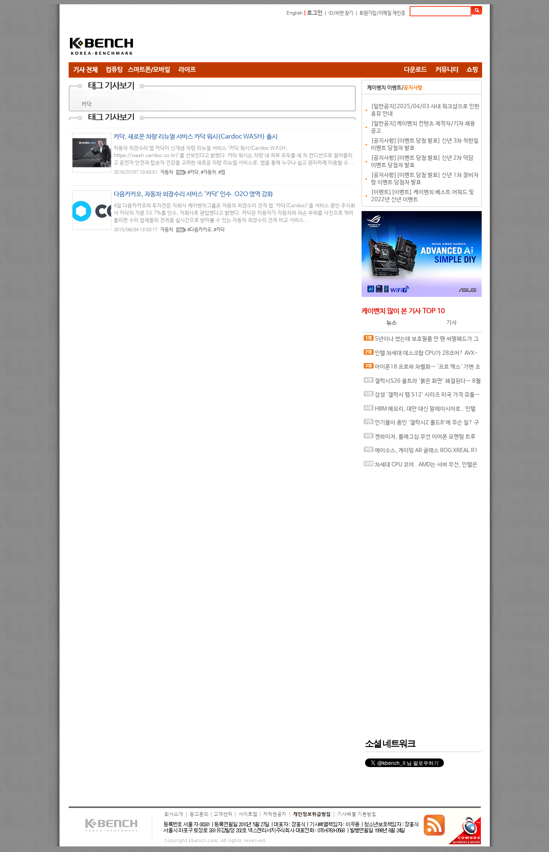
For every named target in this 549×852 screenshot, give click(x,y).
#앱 (221, 172)
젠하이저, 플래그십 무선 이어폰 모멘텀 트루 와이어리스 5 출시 (420, 439)
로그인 (315, 13)
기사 (451, 323)
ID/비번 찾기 (341, 13)
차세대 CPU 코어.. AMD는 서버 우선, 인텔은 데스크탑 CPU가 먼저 (420, 467)
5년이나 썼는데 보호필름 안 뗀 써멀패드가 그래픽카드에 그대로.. (421, 341)
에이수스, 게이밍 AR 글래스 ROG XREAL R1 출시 (421, 452)
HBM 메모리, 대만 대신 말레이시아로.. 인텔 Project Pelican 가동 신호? (420, 411)
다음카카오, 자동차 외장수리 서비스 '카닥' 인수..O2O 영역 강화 (193, 194)
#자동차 (208, 172)
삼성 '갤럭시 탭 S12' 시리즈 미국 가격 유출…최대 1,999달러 (422, 397)
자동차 (166, 172)
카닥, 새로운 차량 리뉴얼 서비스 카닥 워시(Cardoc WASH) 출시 (196, 136)
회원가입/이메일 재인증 (382, 13)
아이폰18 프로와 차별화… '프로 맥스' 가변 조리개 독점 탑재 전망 (422, 369)
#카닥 (193, 172)
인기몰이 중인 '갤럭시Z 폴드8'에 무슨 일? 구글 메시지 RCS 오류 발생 (421, 425)
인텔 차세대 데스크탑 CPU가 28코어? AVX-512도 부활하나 (421, 355)
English (295, 13)
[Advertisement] (326, 40)
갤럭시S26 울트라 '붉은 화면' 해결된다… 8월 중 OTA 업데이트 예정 (422, 383)
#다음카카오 (199, 230)
